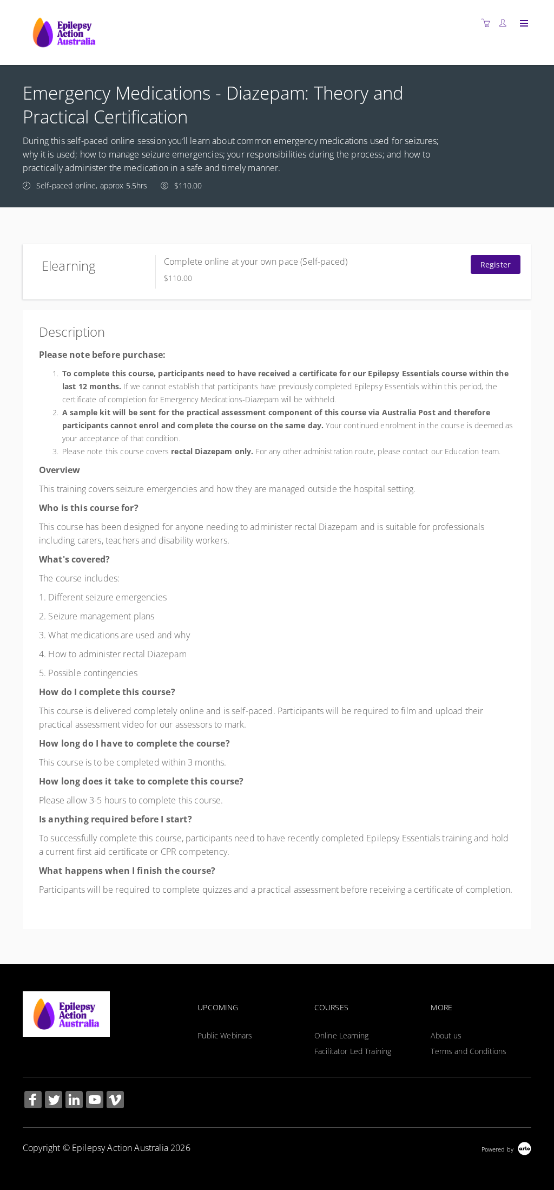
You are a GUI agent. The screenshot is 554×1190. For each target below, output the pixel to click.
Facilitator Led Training (352, 1051)
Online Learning (341, 1035)
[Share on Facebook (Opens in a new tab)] (33, 1101)
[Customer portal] (505, 23)
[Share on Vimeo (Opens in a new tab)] (115, 1101)
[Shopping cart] (489, 23)
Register (495, 264)
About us (446, 1035)
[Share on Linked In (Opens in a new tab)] (74, 1101)
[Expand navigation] (523, 23)
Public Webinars (224, 1035)
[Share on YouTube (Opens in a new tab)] (94, 1101)
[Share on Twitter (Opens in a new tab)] (53, 1101)
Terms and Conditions (468, 1051)
